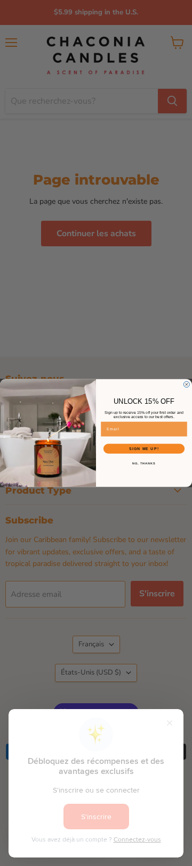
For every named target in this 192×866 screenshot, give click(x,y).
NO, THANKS (144, 463)
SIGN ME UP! (144, 449)
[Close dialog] (186, 384)
